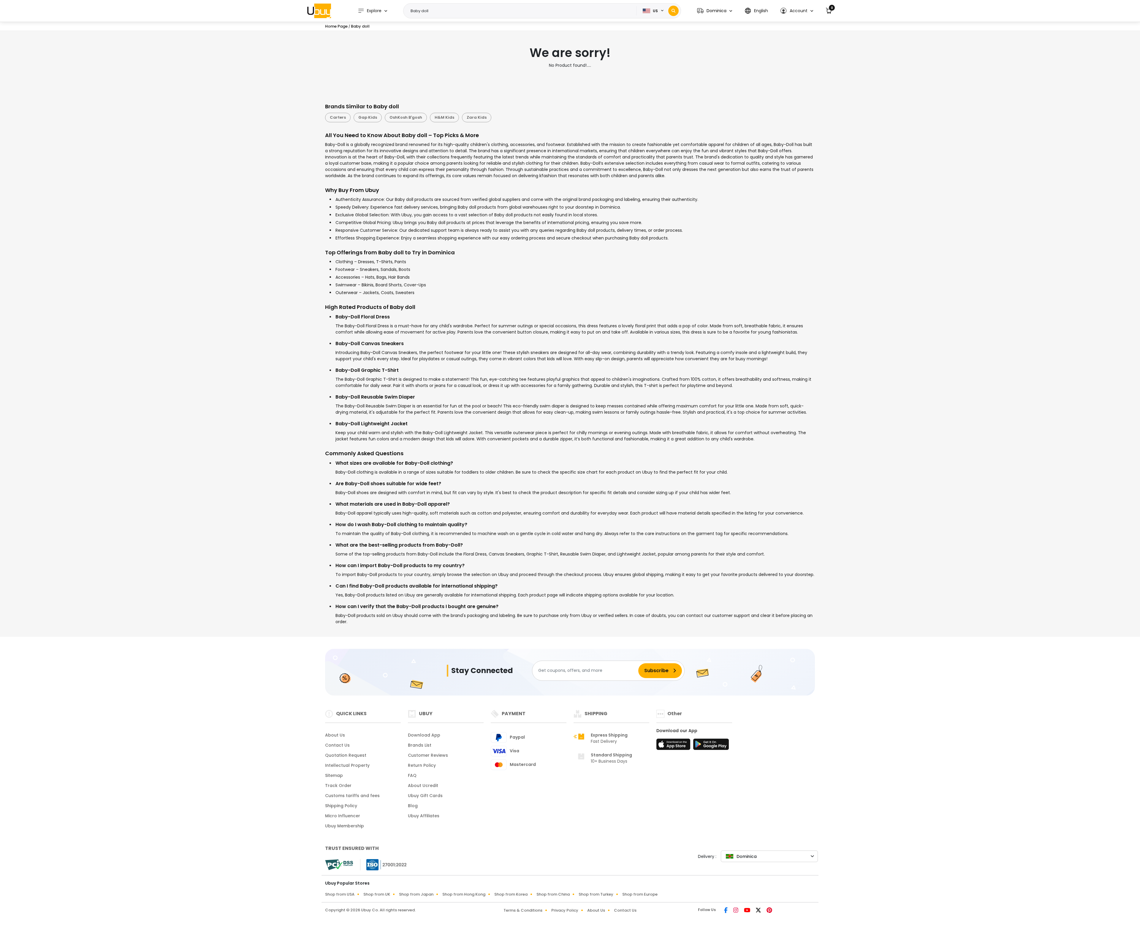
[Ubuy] (319, 11)
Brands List (419, 745)
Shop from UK (376, 894)
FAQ (412, 775)
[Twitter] (758, 911)
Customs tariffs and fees (352, 796)
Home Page (336, 26)
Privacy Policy (564, 910)
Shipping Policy (341, 806)
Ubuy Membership (344, 826)
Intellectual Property (347, 765)
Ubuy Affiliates (423, 816)
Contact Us (337, 745)
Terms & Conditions (523, 910)
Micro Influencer (342, 816)
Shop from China (553, 894)
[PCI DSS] (339, 864)
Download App (424, 735)
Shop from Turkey (596, 894)
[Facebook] (726, 911)
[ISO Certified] (383, 864)
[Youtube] (747, 911)
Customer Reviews (428, 755)
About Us (335, 735)
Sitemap (334, 775)
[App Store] (674, 746)
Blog (413, 806)
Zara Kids (477, 117)
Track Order (338, 785)
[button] (714, 11)
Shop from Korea (511, 894)
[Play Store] (711, 746)
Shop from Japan (416, 894)
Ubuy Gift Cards (425, 796)
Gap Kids (367, 117)
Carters (338, 117)
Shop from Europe (640, 894)
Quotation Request (345, 755)
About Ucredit (423, 785)
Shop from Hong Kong (463, 894)
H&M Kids (444, 117)
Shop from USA (339, 894)
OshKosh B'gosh (406, 117)
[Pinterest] (769, 911)
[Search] (673, 11)
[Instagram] (736, 911)
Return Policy (422, 765)
